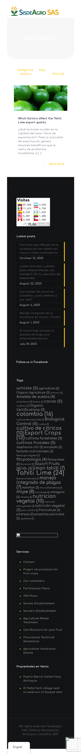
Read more (56, 164)
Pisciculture (49, 510)
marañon (30, 487)
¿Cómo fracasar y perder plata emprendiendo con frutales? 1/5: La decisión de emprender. (40, 272)
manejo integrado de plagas (38, 483)
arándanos (24, 402)
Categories (25, 70)
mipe (25, 491)
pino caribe (29, 510)
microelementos (51, 488)
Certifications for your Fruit (42, 629)
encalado (53, 447)
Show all (58, 73)
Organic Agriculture (33, 392)
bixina (38, 402)
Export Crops (38, 435)
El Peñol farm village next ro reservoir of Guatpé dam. (43, 690)
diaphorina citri (29, 447)
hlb (27, 468)
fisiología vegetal (28, 455)
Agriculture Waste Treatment (36, 620)
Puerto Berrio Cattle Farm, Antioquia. (42, 678)
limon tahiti (49, 468)
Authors (26, 73)
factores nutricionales (34, 451)
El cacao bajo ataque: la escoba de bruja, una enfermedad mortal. (37, 334)
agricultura (49, 388)
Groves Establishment (39, 603)
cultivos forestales (43, 438)
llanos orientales (27, 478)
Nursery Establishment (39, 610)
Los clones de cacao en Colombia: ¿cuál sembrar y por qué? (38, 295)
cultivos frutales (35, 442)
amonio (56, 393)
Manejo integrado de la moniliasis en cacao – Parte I (40, 315)
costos (43, 424)
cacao (53, 401)
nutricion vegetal (36, 499)
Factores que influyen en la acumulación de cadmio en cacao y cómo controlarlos (39, 248)
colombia (34, 414)
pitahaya (24, 514)
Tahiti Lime (40, 472)
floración (27, 464)
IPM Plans (30, 595)
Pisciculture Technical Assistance (38, 639)
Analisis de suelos (35, 397)
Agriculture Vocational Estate (39, 650)
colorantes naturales (30, 420)
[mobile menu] (68, 11)
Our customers (34, 581)
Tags (42, 70)
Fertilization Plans (36, 588)
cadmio (22, 406)
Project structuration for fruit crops (40, 571)
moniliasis (42, 492)
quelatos (27, 518)
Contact (29, 562)
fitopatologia (31, 459)
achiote (27, 388)
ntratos (26, 497)
